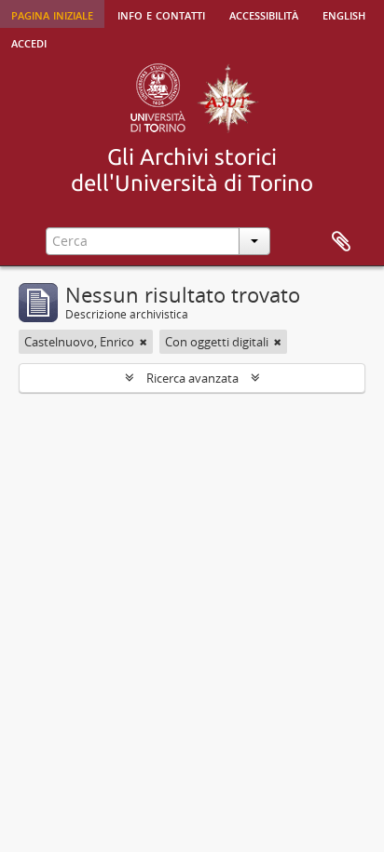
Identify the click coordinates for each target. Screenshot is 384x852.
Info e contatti (161, 14)
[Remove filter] (143, 341)
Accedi (29, 42)
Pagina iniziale (52, 14)
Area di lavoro (341, 242)
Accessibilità (263, 14)
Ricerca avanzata (192, 378)
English (343, 14)
